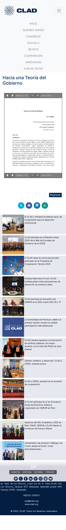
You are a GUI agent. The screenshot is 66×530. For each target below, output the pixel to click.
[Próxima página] (12, 96)
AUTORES (38, 472)
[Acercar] (37, 96)
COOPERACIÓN (33, 55)
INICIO (33, 23)
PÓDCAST (50, 472)
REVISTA (33, 49)
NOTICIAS (27, 472)
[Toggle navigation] (58, 10)
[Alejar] (32, 96)
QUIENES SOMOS (33, 30)
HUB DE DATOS (33, 68)
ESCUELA (33, 43)
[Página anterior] (7, 96)
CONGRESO (33, 36)
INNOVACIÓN (33, 62)
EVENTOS (15, 472)
